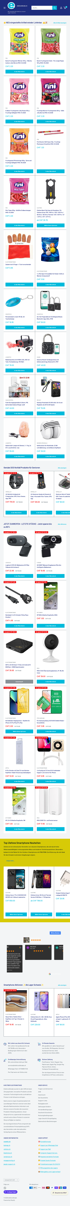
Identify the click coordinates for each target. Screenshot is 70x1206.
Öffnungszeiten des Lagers (49, 1168)
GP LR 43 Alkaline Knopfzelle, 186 (15, 820)
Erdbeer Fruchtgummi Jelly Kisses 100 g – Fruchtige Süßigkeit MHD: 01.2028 (17, 112)
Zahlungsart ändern (44, 1106)
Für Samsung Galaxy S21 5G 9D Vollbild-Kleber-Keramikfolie (50, 722)
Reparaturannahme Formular (49, 1156)
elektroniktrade (10, 262)
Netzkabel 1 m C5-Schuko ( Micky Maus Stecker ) (16, 616)
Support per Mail (45, 1149)
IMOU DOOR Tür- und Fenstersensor (47, 820)
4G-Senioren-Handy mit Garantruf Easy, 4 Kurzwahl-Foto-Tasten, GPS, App (41, 496)
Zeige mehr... (10, 860)
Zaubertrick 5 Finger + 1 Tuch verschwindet (18, 264)
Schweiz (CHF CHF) (10, 1180)
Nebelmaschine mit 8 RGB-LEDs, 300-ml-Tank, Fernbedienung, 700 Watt (17, 361)
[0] (65, 8)
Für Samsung (40, 718)
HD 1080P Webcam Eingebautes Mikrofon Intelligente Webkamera (49, 566)
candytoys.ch (8, 1156)
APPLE (7, 768)
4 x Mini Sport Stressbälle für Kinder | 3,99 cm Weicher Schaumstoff (50, 275)
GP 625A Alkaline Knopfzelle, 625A (47, 615)
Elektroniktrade (10, 612)
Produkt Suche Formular (48, 1160)
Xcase (38, 357)
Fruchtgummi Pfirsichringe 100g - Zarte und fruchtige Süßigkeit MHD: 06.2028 (18, 161)
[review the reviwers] (31, 947)
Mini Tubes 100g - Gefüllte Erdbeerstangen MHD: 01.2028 (18, 211)
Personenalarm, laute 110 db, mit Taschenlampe (15, 318)
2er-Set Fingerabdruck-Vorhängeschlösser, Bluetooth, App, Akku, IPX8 (50, 318)
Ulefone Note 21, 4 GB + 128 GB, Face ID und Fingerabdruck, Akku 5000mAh (41, 1019)
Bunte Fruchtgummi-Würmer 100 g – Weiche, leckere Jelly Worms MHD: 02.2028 (18, 62)
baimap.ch (7, 1145)
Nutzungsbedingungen (45, 1115)
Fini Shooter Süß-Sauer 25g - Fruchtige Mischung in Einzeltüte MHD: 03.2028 (48, 143)
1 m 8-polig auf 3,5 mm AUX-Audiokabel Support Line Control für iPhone (48, 771)
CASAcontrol (9, 400)
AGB (39, 1092)
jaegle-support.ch (9, 1164)
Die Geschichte (43, 1098)
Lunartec (8, 357)
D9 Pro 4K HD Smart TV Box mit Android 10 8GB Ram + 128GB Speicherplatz (18, 666)
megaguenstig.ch (9, 1160)
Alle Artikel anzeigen (60, 23)
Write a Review (55, 933)
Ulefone (39, 208)
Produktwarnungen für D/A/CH (50, 1164)
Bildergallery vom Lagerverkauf (50, 1171)
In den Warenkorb (19, 71)
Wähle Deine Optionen (50, 225)
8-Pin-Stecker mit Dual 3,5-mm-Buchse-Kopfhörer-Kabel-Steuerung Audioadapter (18, 771)
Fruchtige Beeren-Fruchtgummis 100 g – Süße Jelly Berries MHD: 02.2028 (50, 112)
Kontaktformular (45, 1141)
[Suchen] (54, 8)
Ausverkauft (19, 681)
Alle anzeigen (62, 468)
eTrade (39, 562)
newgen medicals (42, 443)
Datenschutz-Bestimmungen (47, 1121)
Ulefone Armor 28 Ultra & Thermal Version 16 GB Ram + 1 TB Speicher (41, 896)
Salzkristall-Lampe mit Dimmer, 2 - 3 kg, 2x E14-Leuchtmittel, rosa (18, 446)
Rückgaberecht (43, 1103)
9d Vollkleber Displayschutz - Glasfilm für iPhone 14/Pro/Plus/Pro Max (17, 722)
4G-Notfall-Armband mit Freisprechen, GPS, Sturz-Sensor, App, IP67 (16, 496)
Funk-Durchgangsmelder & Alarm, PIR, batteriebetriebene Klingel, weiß (16, 403)
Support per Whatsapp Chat (49, 1145)
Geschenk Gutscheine (45, 1112)
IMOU (38, 668)
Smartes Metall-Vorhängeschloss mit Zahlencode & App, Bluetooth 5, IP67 (48, 361)
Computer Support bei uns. (49, 1153)
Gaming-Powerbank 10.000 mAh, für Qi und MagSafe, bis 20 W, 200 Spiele (49, 403)
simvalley (8, 491)
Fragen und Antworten (45, 1089)
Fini (6, 58)
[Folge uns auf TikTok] (5, 1188)
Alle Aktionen (62, 524)
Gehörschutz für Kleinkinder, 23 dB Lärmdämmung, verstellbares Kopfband (49, 446)
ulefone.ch (7, 1149)
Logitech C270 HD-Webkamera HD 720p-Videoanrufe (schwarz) (17, 566)
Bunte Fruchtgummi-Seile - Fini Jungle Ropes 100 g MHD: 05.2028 (50, 62)
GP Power (39, 612)
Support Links (42, 1100)
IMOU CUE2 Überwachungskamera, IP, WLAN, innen (50, 672)
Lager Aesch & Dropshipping (47, 1118)
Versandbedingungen (45, 1109)
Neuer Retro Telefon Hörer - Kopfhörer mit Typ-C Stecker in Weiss (15, 1019)
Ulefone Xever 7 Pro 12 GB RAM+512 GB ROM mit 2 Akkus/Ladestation (15, 896)
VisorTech (8, 314)
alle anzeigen (62, 985)
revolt (39, 400)
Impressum (41, 1095)
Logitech (8, 562)
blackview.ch (8, 1153)
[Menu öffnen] (4, 8)
